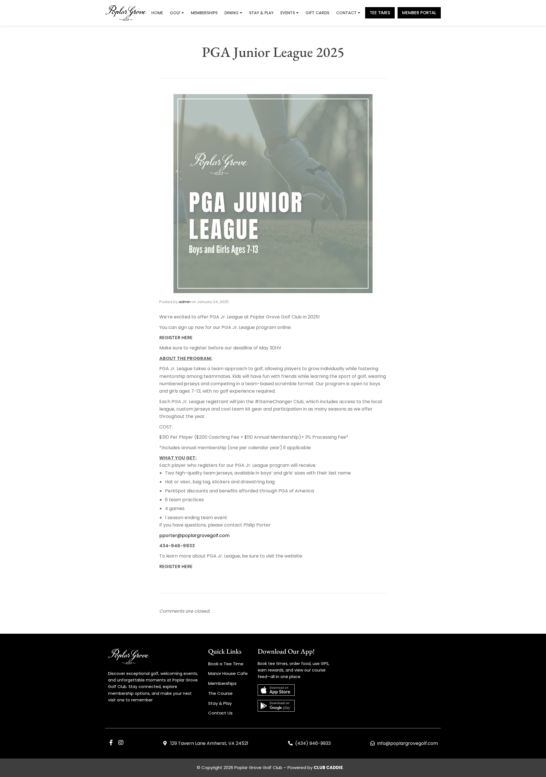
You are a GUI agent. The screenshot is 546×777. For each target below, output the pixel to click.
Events (287, 13)
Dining (231, 13)
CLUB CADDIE (328, 767)
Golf (175, 13)
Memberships (204, 13)
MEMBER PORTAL (419, 13)
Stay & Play (261, 13)
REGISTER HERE (176, 337)
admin (185, 301)
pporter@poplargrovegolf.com (194, 535)
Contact (346, 13)
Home (157, 13)
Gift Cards (317, 13)
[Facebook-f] (111, 742)
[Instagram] (121, 742)
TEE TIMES (380, 13)
